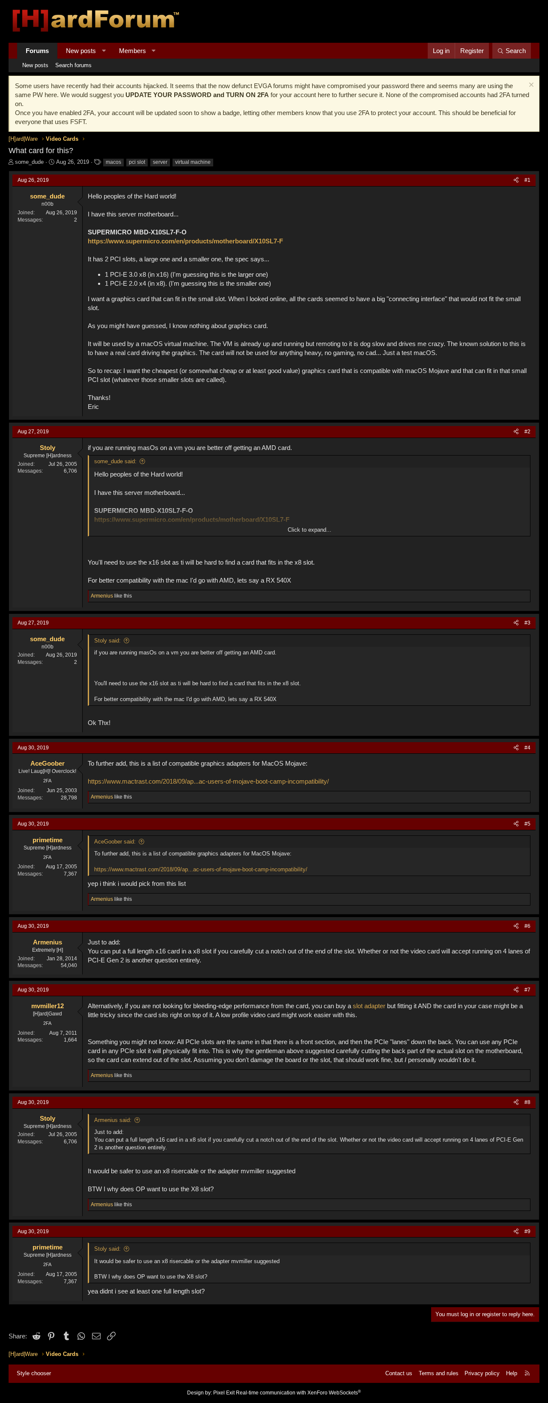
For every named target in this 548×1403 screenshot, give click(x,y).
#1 (527, 180)
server (160, 162)
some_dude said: (115, 461)
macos (113, 162)
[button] (103, 51)
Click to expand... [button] (309, 530)
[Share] (516, 180)
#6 (527, 926)
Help (511, 1373)
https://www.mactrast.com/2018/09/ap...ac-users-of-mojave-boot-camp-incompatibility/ (208, 781)
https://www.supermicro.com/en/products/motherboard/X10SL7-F (185, 241)
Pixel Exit (224, 1393)
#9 (527, 1231)
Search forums (73, 65)
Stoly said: (107, 640)
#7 (527, 990)
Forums (37, 50)
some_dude (29, 162)
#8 (527, 1102)
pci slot (137, 162)
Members (132, 50)
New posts (81, 50)
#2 (527, 432)
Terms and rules (439, 1373)
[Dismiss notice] (530, 85)
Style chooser (34, 1373)
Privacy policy (482, 1373)
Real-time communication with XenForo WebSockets (298, 1393)
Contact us (398, 1373)
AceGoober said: (115, 841)
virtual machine (193, 162)
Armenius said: (112, 1120)
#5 (527, 824)
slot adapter (369, 1005)
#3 (527, 623)
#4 (527, 748)
